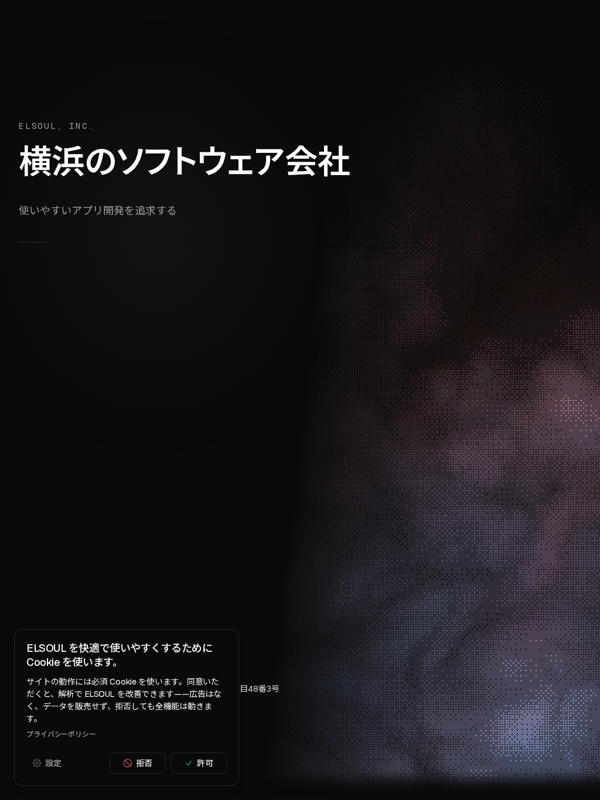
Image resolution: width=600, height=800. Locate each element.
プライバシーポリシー (61, 734)
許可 (205, 763)
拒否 (144, 763)
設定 (53, 763)
